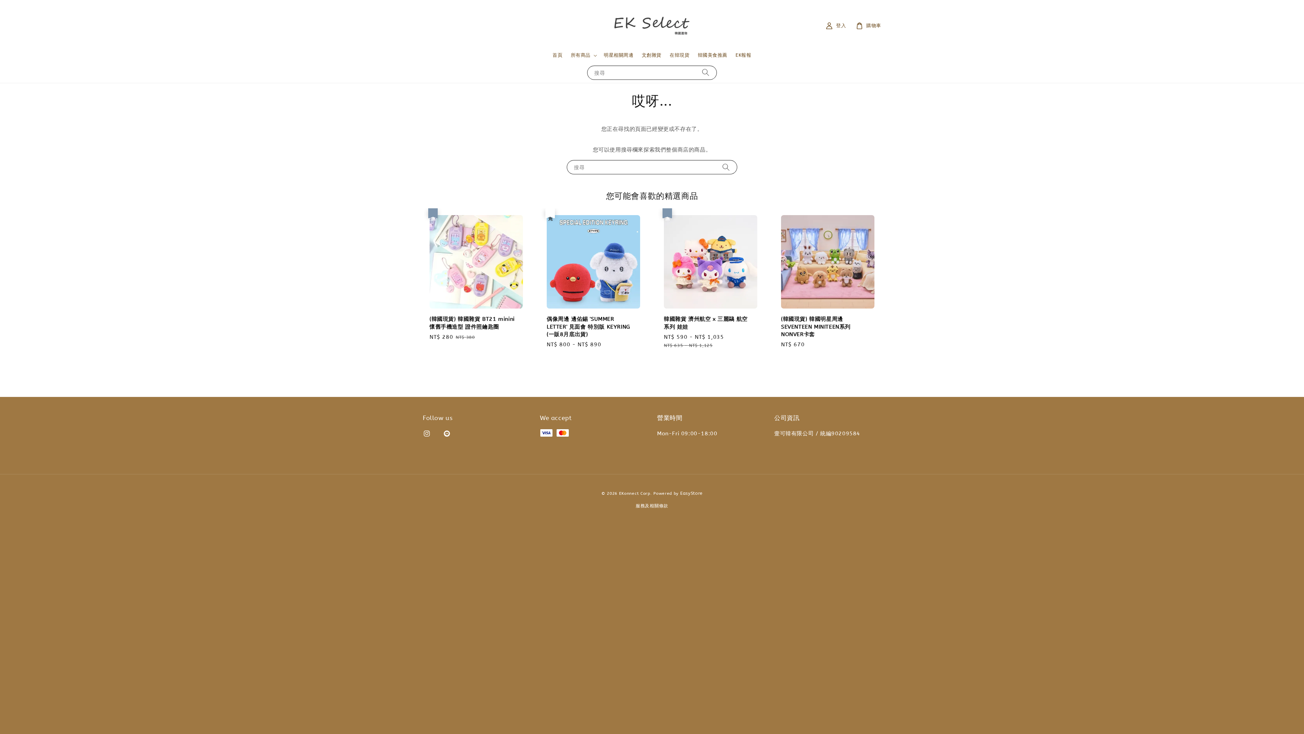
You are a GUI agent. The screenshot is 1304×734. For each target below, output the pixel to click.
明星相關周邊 (619, 55)
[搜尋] (706, 72)
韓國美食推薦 (713, 55)
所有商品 (581, 55)
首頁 (557, 55)
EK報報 (743, 55)
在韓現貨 (679, 55)
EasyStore (691, 493)
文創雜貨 (652, 55)
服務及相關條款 (652, 505)
